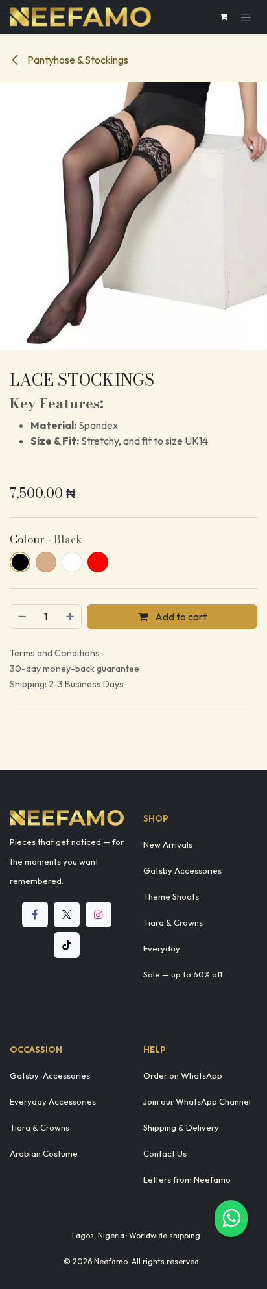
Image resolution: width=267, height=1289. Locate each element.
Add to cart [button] (180, 616)
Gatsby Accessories (182, 870)
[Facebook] (35, 914)
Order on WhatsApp (182, 1075)
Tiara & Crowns (173, 922)
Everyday (161, 948)
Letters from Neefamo (187, 1179)
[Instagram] (98, 914)
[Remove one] (21, 616)
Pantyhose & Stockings (76, 59)
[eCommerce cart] (224, 17)
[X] (67, 914)
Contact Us (165, 1153)
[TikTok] (67, 945)
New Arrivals (167, 844)
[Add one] (71, 616)
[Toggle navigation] (246, 17)
